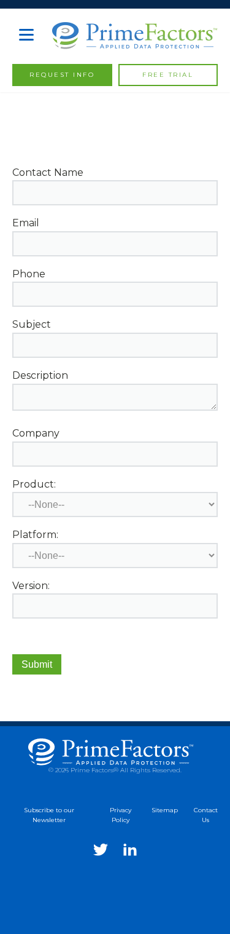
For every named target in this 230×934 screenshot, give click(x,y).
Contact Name (47, 172)
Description (40, 375)
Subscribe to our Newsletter (49, 815)
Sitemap (164, 810)
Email (25, 223)
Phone (28, 274)
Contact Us (206, 815)
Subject (31, 324)
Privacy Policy (120, 815)
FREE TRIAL (167, 75)
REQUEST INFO (61, 75)
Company (35, 433)
